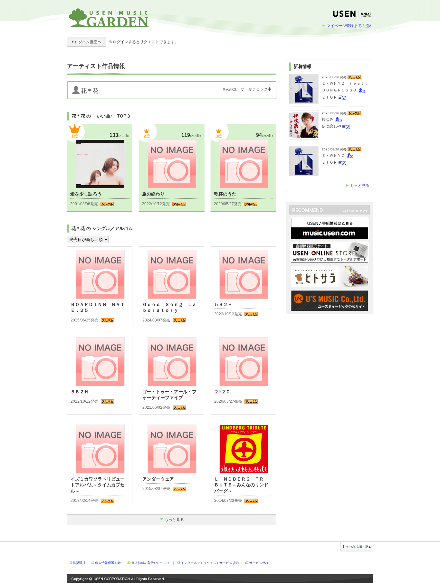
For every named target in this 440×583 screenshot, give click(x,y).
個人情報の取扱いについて (150, 563)
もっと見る (359, 185)
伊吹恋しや (331, 126)
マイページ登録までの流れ (350, 26)
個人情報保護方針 (108, 563)
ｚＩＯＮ (329, 97)
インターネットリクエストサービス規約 (210, 563)
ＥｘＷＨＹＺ (333, 155)
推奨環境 (79, 563)
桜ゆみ (327, 119)
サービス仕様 (259, 563)
